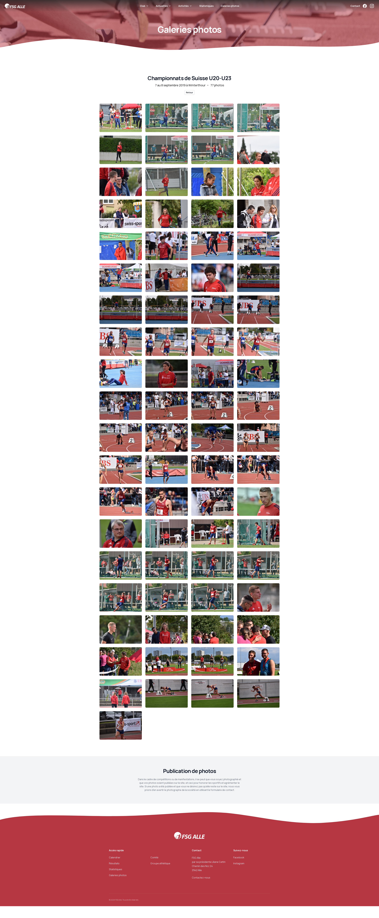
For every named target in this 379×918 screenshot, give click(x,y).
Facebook (238, 857)
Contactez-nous (201, 877)
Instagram (238, 863)
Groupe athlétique (160, 863)
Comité (154, 857)
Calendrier (114, 857)
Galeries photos (230, 6)
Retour (189, 92)
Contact (355, 6)
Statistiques (206, 6)
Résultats (114, 863)
